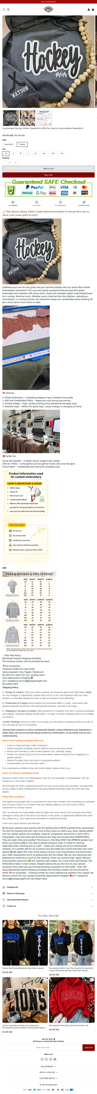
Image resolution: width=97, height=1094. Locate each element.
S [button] (13, 154)
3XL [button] (53, 154)
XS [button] (6, 154)
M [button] (20, 154)
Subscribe (88, 1048)
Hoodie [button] (22, 144)
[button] (4, 9)
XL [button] (35, 154)
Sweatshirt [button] (9, 144)
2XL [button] (44, 154)
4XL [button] (62, 154)
